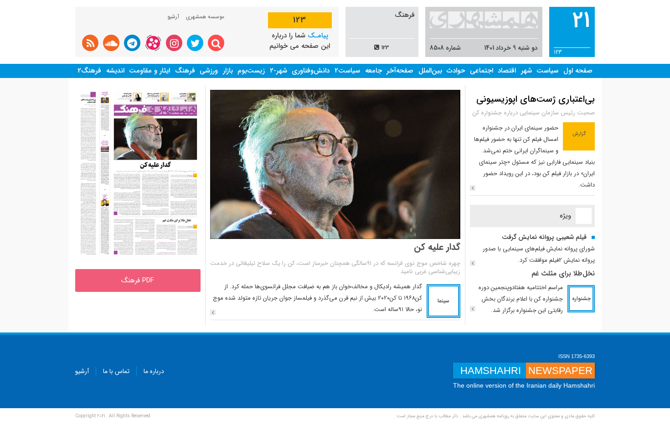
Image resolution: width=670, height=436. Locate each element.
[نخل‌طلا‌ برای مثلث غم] (472, 308)
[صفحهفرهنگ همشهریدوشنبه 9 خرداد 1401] (138, 174)
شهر (526, 70)
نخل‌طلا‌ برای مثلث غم (563, 273)
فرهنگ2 (89, 70)
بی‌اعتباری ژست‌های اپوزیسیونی (535, 99)
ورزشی (209, 70)
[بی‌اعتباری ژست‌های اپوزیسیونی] (472, 188)
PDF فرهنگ (137, 280)
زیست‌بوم (251, 70)
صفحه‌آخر (400, 70)
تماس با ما (116, 371)
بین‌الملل (430, 70)
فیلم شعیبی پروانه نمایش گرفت (544, 237)
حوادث (456, 70)
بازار (228, 70)
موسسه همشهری (205, 16)
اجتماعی (481, 70)
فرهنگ (185, 70)
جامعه (373, 70)
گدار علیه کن (437, 247)
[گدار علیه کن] (213, 312)
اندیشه (115, 70)
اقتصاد (507, 70)
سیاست (547, 70)
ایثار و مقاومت (149, 70)
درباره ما (154, 371)
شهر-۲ (278, 70)
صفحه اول (578, 70)
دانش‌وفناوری (311, 70)
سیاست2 (347, 70)
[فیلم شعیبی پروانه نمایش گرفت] (472, 263)
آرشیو (173, 16)
